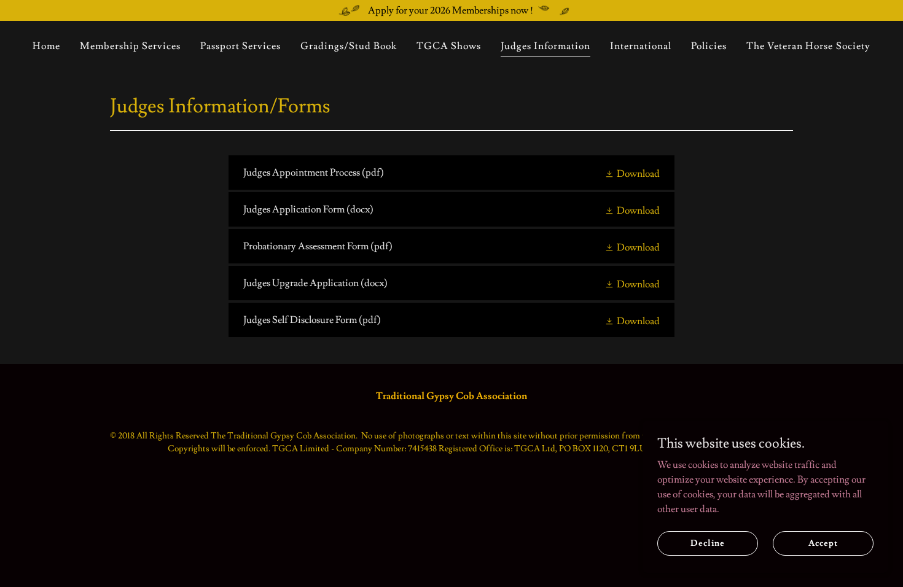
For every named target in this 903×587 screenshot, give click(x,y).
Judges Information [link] (545, 46)
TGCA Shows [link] (448, 46)
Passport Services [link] (240, 46)
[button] (632, 172)
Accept (822, 542)
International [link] (640, 46)
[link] (451, 172)
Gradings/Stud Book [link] (348, 46)
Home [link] (46, 46)
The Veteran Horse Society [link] (808, 46)
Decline (707, 542)
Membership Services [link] (130, 46)
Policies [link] (709, 46)
